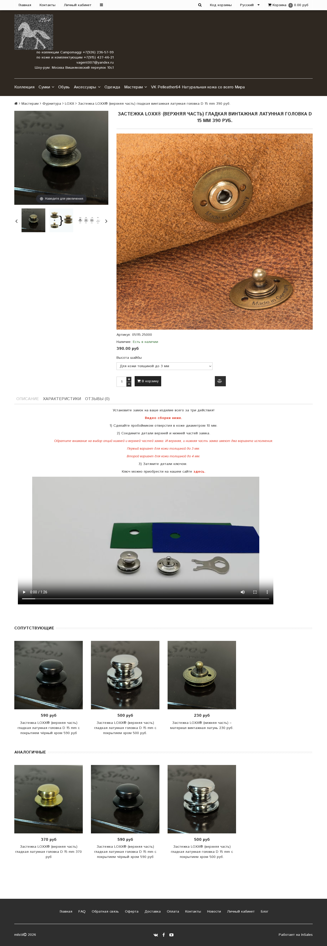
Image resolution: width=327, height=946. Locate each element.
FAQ (81, 911)
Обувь (64, 87)
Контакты (47, 5)
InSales (307, 934)
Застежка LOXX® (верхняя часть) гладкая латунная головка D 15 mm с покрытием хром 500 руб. (125, 728)
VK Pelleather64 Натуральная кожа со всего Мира (198, 87)
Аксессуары (85, 87)
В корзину (150, 381)
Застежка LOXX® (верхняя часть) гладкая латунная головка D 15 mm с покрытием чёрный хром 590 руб (49, 728)
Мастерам (133, 87)
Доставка (152, 911)
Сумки (44, 87)
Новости (213, 911)
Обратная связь (104, 911)
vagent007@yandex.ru (95, 62)
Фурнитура (51, 103)
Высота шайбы (129, 357)
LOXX (69, 103)
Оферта (131, 911)
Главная (25, 5)
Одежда (112, 87)
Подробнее (50, 675)
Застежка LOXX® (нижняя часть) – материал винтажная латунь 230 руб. (201, 725)
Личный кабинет (77, 5)
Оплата (172, 911)
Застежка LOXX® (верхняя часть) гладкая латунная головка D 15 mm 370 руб (48, 851)
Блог (264, 911)
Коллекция (24, 87)
